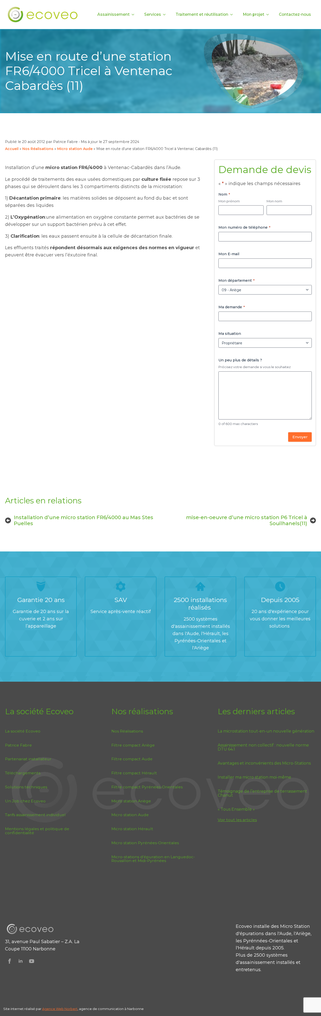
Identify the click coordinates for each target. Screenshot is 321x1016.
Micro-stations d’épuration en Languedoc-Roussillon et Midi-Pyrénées (153, 858)
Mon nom (274, 201)
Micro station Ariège (131, 801)
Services (152, 14)
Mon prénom (229, 201)
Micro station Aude (75, 149)
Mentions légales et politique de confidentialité (37, 830)
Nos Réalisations (37, 149)
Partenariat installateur (28, 759)
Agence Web (53, 1009)
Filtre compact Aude (131, 759)
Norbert (70, 1009)
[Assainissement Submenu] (134, 15)
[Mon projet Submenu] (269, 15)
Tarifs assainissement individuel (35, 814)
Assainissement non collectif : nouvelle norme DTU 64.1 (263, 747)
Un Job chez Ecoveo (25, 801)
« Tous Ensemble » (236, 809)
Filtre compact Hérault (134, 773)
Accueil (12, 149)
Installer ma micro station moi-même (254, 777)
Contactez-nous (295, 14)
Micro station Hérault (132, 828)
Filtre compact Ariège (133, 745)
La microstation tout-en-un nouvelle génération (266, 731)
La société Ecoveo (22, 731)
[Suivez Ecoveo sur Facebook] (9, 961)
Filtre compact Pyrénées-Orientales (147, 787)
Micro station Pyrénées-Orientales (145, 842)
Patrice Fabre (18, 745)
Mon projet (253, 14)
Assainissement (113, 14)
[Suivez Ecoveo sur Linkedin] (20, 961)
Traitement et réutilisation (202, 14)
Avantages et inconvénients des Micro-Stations (264, 763)
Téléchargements (22, 773)
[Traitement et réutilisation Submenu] (233, 15)
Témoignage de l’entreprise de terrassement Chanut (262, 793)
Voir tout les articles (237, 819)
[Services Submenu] (166, 15)
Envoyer (299, 437)
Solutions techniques (26, 787)
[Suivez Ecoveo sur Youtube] (31, 961)
